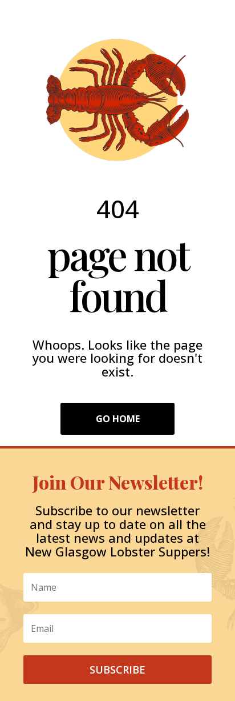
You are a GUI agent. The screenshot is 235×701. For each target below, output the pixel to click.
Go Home (118, 418)
